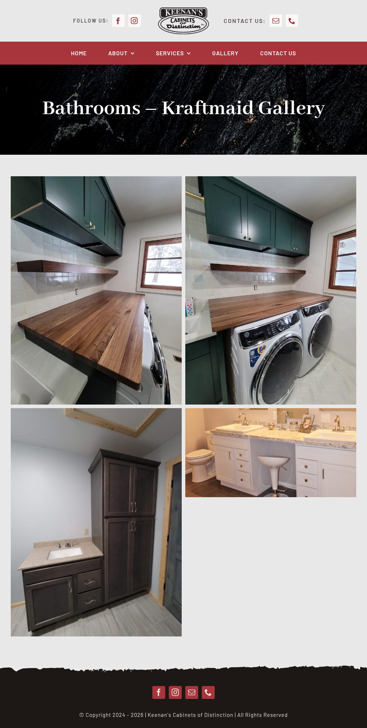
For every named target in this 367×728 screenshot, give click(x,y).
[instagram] (134, 20)
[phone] (292, 20)
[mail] (276, 20)
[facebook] (118, 20)
